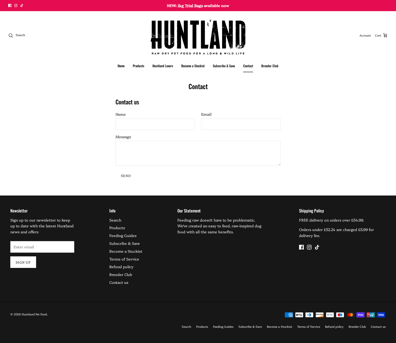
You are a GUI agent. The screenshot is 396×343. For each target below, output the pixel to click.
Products (138, 65)
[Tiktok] (21, 5)
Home (121, 65)
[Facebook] (9, 5)
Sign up (23, 262)
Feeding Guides (123, 235)
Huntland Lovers (162, 65)
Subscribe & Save (224, 65)
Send (126, 175)
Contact (248, 65)
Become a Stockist (193, 65)
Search (115, 220)
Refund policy (121, 266)
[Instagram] (15, 5)
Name (121, 114)
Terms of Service (124, 259)
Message (123, 136)
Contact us (118, 282)
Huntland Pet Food (34, 314)
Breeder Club (269, 65)
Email (206, 114)
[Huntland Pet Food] (198, 35)
